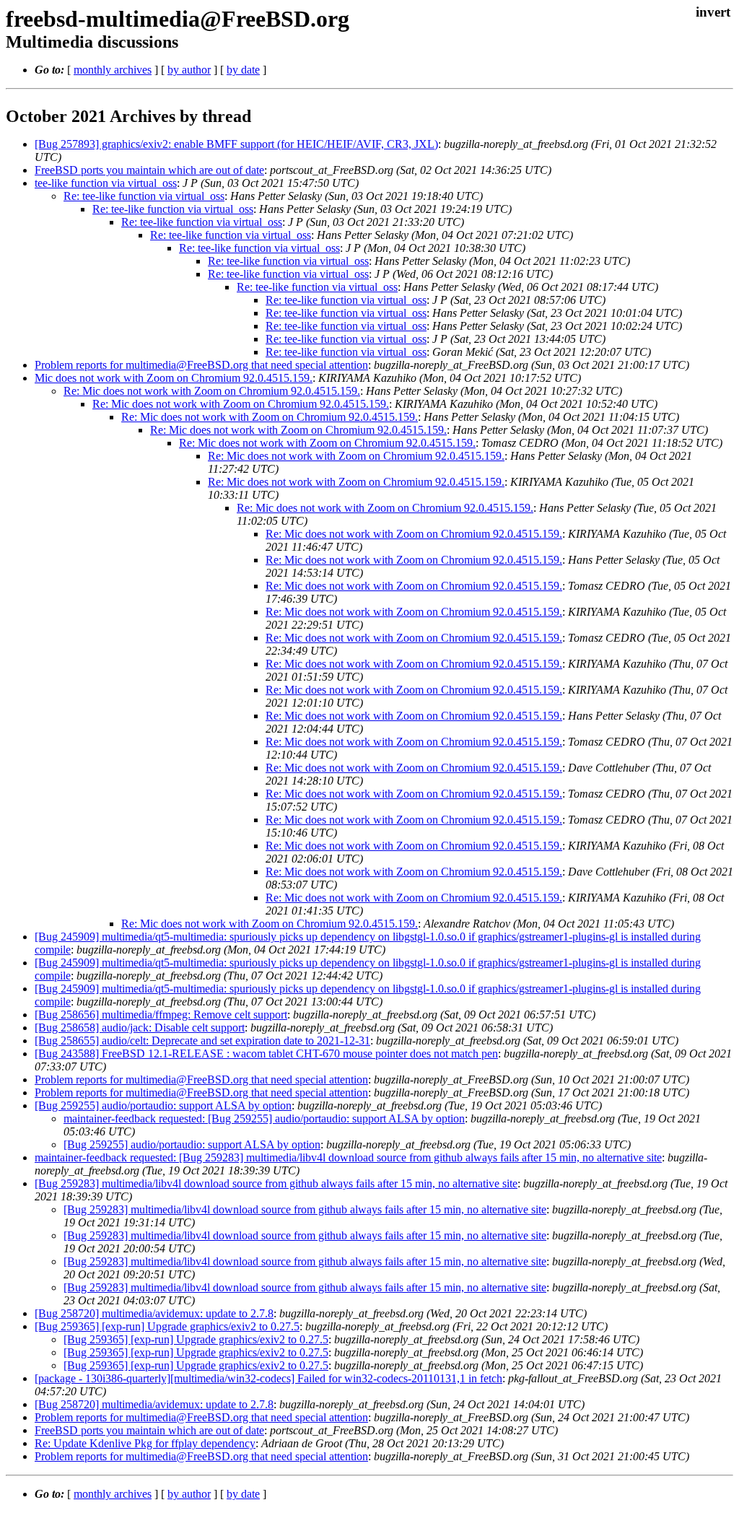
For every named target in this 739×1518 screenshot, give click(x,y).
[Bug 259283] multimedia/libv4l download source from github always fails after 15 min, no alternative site (276, 1183)
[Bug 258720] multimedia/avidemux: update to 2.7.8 (154, 1313)
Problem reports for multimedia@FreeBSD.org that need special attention (201, 365)
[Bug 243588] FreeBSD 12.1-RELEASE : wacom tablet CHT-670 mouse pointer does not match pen (266, 1053)
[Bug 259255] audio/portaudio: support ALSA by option (163, 1105)
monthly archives (113, 70)
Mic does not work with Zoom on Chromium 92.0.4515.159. (173, 378)
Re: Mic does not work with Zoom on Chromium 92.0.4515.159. (212, 391)
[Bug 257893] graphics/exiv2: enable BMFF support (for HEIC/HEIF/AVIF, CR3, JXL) (236, 144)
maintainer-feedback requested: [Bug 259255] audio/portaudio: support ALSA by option (264, 1118)
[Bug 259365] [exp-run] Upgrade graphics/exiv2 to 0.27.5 (167, 1326)
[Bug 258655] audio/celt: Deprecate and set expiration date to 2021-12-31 (202, 1040)
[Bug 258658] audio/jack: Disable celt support (140, 1027)
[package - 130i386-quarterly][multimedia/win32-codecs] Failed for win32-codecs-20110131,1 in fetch (268, 1378)
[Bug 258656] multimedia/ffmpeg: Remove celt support (161, 1014)
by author (189, 70)
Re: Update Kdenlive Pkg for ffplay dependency (145, 1443)
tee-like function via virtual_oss (106, 183)
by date (243, 70)
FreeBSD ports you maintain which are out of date (149, 170)
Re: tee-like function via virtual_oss (144, 196)
